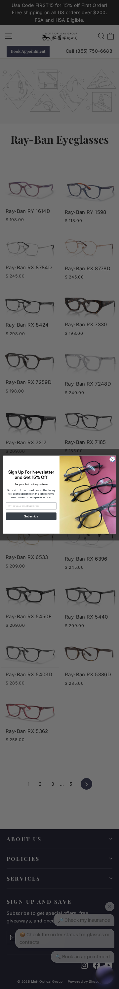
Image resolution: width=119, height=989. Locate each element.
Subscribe (31, 516)
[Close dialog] (112, 458)
